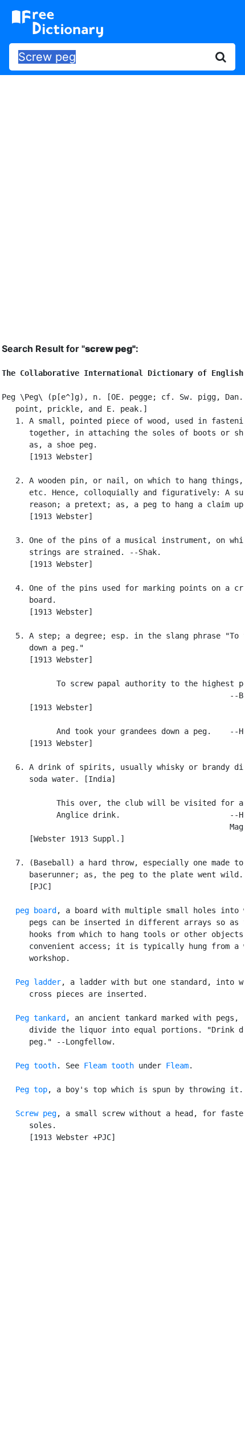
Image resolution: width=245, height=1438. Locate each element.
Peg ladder (38, 982)
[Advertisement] (122, 200)
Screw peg (35, 1113)
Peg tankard (40, 1017)
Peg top (31, 1089)
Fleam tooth (109, 1065)
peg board (35, 910)
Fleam (177, 1065)
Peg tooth (35, 1065)
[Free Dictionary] (57, 24)
